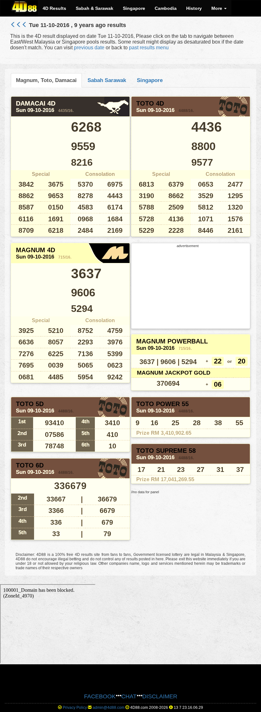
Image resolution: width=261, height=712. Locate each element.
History (194, 8)
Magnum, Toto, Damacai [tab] (46, 80)
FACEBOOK (100, 696)
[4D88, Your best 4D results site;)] (24, 6)
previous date (89, 47)
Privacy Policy (75, 707)
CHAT (129, 696)
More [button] (217, 8)
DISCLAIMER (159, 696)
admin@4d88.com (108, 707)
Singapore (134, 8)
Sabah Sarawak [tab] (107, 80)
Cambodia (166, 8)
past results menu (149, 47)
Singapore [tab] (150, 80)
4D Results (54, 8)
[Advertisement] (188, 287)
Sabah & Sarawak (94, 8)
